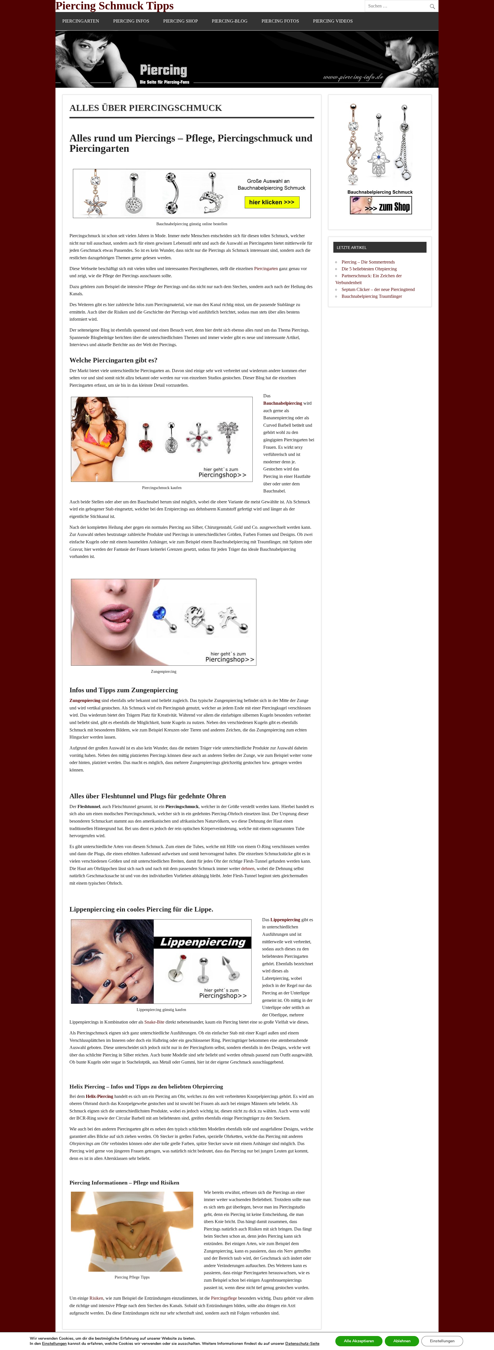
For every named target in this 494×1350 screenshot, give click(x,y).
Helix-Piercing (99, 1096)
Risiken (96, 1298)
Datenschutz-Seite (302, 1343)
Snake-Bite (154, 1022)
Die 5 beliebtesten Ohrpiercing (369, 268)
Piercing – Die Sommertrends (368, 262)
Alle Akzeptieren (359, 1341)
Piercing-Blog (230, 21)
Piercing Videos (333, 21)
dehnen (247, 868)
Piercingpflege (224, 1298)
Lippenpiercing (285, 919)
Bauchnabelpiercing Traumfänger (372, 296)
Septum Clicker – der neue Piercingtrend (378, 289)
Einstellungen (54, 1343)
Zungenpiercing (84, 700)
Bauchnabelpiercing (282, 403)
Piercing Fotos (280, 21)
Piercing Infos (131, 21)
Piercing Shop (180, 21)
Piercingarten (80, 21)
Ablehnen (402, 1341)
